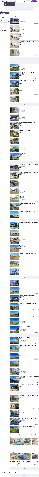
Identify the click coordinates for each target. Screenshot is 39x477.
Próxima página (32, 434)
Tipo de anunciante (2, 25)
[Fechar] (14, 3)
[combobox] (12, 1)
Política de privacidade (6, 474)
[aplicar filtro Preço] (8, 21)
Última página (36, 434)
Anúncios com (1, 23)
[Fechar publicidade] (10, 473)
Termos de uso (3, 474)
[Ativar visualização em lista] (36, 16)
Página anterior (11, 434)
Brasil (10, 11)
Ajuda (2, 472)
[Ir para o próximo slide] (38, 444)
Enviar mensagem (36, 78)
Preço (1, 20)
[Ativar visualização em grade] (38, 16)
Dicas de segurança (6, 472)
